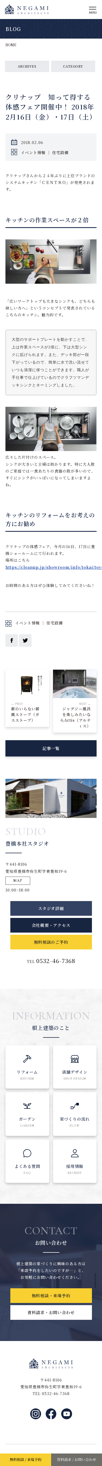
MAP (17, 880)
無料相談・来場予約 (51, 1295)
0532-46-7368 (55, 961)
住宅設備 (60, 152)
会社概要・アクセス (51, 925)
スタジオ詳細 (51, 908)
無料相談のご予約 (51, 942)
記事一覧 (51, 748)
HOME (10, 44)
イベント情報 (33, 152)
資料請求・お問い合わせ (51, 1312)
